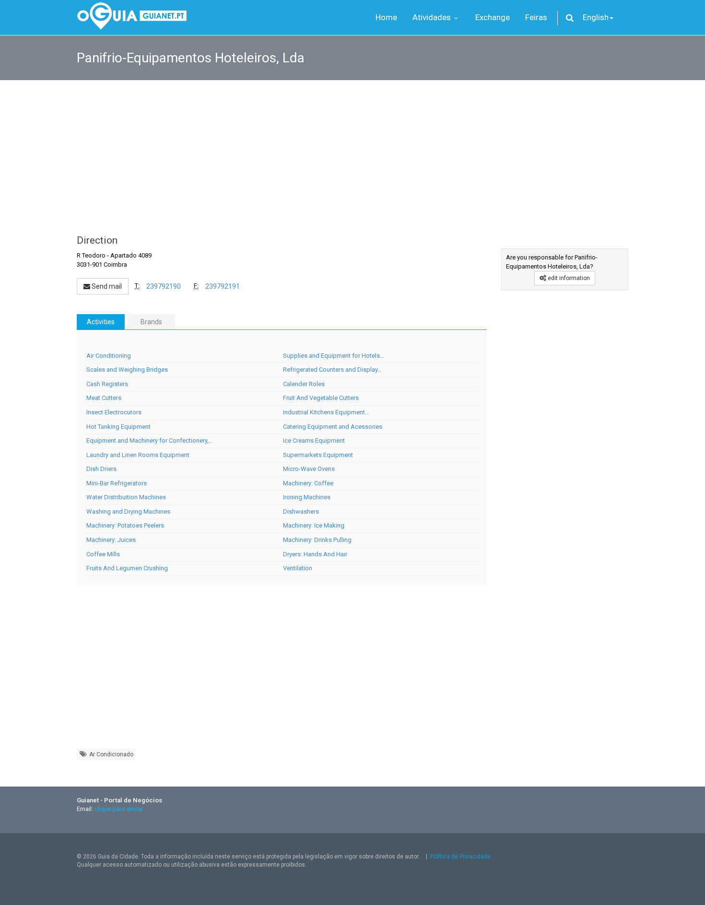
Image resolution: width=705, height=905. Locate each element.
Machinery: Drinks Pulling (317, 539)
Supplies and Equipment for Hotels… (333, 355)
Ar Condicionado (110, 754)
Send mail (106, 286)
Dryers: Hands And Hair (315, 554)
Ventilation (297, 568)
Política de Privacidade (460, 856)
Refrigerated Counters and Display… (332, 369)
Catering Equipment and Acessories (332, 426)
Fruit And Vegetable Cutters (321, 397)
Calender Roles (304, 384)
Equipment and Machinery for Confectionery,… (149, 440)
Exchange (492, 17)
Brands (151, 322)
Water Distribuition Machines (126, 497)
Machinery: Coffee (308, 483)
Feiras (536, 17)
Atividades (432, 17)
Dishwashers (301, 511)
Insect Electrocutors (113, 412)
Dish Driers (101, 468)
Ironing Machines (306, 497)
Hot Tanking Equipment (118, 426)
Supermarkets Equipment (318, 454)
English (596, 17)
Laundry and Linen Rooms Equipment (137, 454)
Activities (101, 322)
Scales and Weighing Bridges (127, 369)
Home (386, 17)
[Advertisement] (352, 152)
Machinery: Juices (111, 539)
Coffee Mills (103, 554)
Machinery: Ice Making (313, 525)
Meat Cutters (103, 397)
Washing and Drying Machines (128, 511)
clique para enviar (118, 808)
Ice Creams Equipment (314, 440)
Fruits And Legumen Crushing (127, 568)
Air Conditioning (108, 355)
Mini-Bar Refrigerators (116, 483)
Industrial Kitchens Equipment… (326, 412)
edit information (568, 278)
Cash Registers (107, 384)
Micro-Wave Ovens (309, 468)
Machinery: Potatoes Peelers (125, 525)
